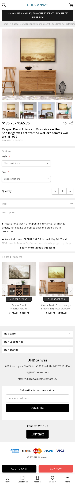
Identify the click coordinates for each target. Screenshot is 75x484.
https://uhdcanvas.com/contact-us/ (37, 378)
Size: (5, 172)
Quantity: (7, 191)
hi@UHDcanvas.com (37, 372)
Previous (3, 289)
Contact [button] (37, 434)
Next (71, 289)
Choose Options (46, 299)
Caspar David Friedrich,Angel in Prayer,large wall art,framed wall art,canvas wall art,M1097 (46, 308)
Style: (6, 156)
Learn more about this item (37, 247)
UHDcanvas (37, 360)
